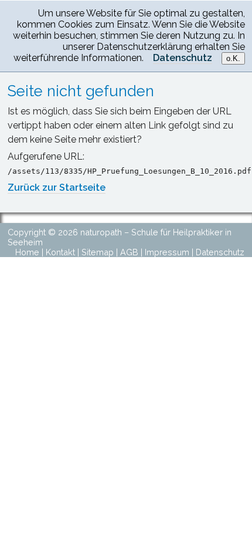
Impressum (167, 252)
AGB (129, 252)
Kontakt (60, 252)
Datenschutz (220, 252)
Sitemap (97, 252)
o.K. (233, 58)
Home (27, 252)
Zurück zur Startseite (56, 187)
